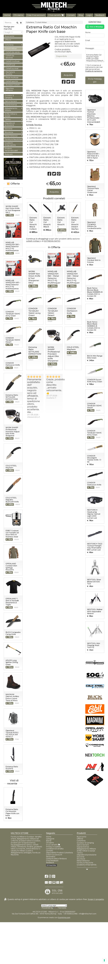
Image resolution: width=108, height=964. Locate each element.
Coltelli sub (10, 65)
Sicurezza (9, 132)
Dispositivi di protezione (10, 124)
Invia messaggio (95, 80)
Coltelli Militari (41, 22)
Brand (48, 841)
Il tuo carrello (55, 15)
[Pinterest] (53, 877)
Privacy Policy (52, 865)
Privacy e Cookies (53, 847)
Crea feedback (52, 861)
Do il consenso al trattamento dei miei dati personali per (94, 68)
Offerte (8, 40)
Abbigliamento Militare (11, 109)
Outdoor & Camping (9, 96)
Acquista (68, 75)
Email (87, 40)
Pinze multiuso (12, 78)
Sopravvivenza (11, 105)
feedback (100, 15)
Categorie (50, 839)
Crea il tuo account (36, 15)
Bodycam (9, 154)
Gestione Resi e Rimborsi (56, 859)
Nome (87, 32)
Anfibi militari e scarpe (11, 115)
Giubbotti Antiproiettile (10, 144)
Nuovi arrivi (9, 36)
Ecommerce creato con (54, 918)
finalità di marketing (93, 71)
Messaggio (89, 48)
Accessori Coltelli (13, 85)
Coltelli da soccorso (10, 57)
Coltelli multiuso (13, 61)
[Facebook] (46, 877)
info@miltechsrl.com (87, 914)
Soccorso (8, 129)
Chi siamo (18, 15)
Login (89, 15)
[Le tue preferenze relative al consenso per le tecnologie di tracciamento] (104, 960)
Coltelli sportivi (12, 81)
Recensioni (50, 857)
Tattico (8, 119)
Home (7, 15)
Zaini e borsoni (11, 101)
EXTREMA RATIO (52, 241)
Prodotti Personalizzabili (11, 150)
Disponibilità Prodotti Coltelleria (59, 853)
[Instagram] (50, 877)
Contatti (71, 15)
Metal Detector (11, 136)
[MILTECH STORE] (54, 7)
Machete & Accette (10, 73)
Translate (61, 908)
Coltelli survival (12, 68)
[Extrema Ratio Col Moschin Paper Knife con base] (39, 49)
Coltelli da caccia (13, 52)
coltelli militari (33, 241)
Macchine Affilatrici (10, 89)
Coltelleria (30, 22)
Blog (81, 15)
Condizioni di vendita (54, 849)
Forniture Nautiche (13, 139)
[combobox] (13, 32)
